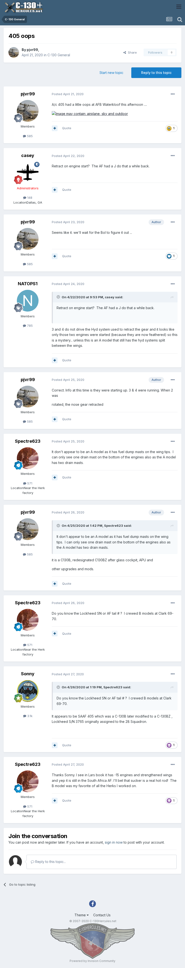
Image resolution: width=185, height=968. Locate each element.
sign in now (114, 842)
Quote (66, 128)
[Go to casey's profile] (28, 173)
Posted (68, 94)
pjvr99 (32, 50)
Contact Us (102, 915)
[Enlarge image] (90, 113)
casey (27, 155)
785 (29, 325)
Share (131, 52)
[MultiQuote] (55, 128)
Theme (80, 915)
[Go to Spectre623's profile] (28, 458)
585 (29, 136)
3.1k (29, 716)
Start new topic (111, 73)
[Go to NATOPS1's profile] (28, 301)
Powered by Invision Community (92, 961)
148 (29, 197)
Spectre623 (27, 441)
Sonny (27, 673)
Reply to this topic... (50, 862)
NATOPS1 (28, 283)
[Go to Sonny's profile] (28, 691)
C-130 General (58, 55)
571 (29, 483)
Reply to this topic (156, 73)
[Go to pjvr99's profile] (13, 52)
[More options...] (173, 94)
